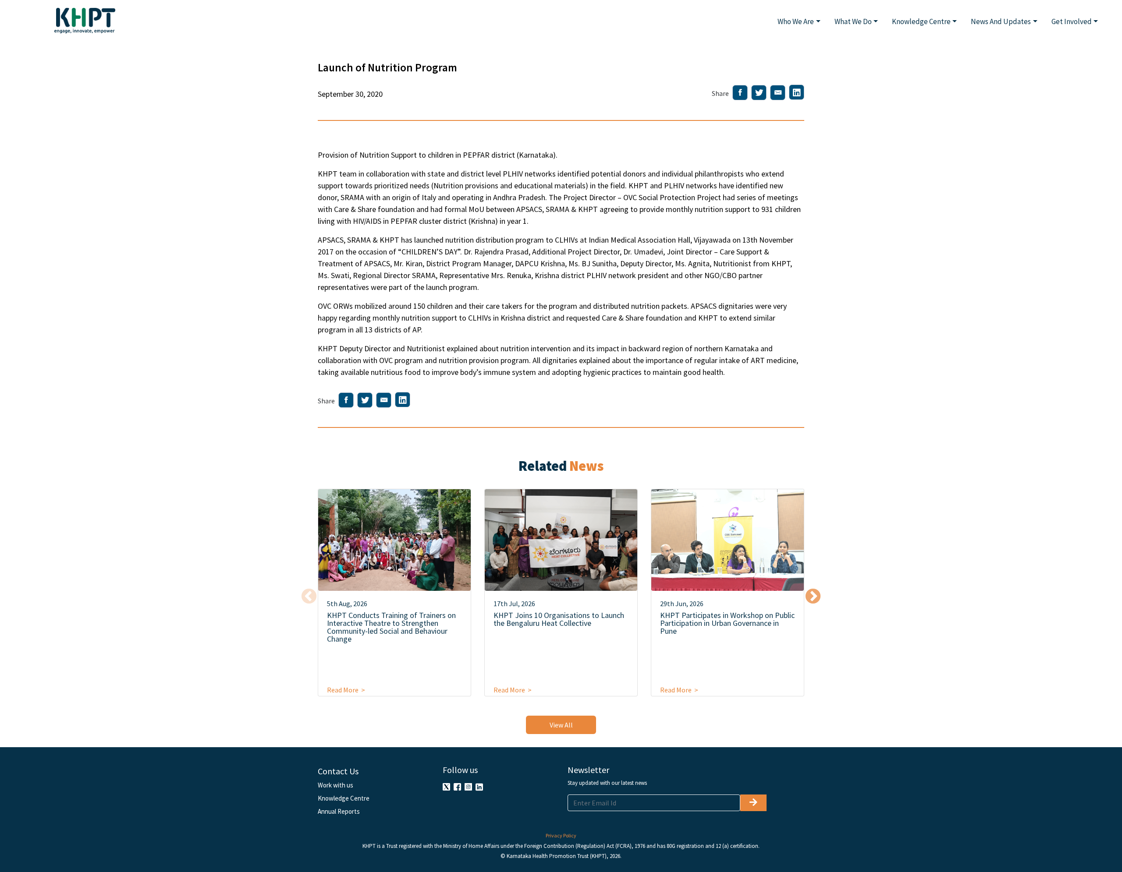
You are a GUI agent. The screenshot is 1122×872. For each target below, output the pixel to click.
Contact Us (338, 771)
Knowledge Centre (343, 798)
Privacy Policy (561, 835)
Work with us (335, 785)
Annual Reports (339, 811)
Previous (309, 597)
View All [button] (561, 724)
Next (813, 597)
